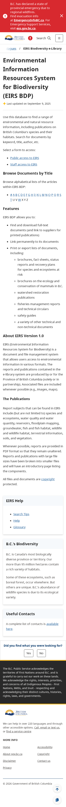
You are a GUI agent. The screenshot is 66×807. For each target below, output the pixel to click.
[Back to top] (57, 788)
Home (6, 747)
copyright (48, 479)
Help (16, 521)
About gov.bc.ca (12, 754)
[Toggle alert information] (30, 38)
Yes (28, 653)
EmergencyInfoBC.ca (29, 20)
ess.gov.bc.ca (26, 28)
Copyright (43, 754)
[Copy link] (57, 800)
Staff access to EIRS (23, 164)
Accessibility (44, 747)
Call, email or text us (46, 727)
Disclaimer (9, 761)
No (41, 653)
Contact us (43, 761)
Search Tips (21, 514)
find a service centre (18, 731)
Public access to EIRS (24, 158)
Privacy (7, 767)
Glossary (19, 527)
